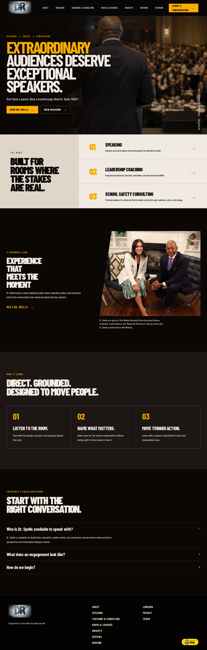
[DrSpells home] (20, 8)
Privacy (147, 612)
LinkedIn (148, 607)
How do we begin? (21, 567)
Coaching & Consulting (83, 8)
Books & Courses (109, 8)
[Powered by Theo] (190, 642)
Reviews (144, 8)
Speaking (60, 8)
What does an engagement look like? (36, 554)
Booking (159, 8)
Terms (146, 619)
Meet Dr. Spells (20, 307)
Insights (129, 8)
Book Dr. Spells (22, 110)
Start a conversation (183, 8)
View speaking (55, 110)
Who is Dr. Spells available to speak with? (40, 529)
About (45, 8)
